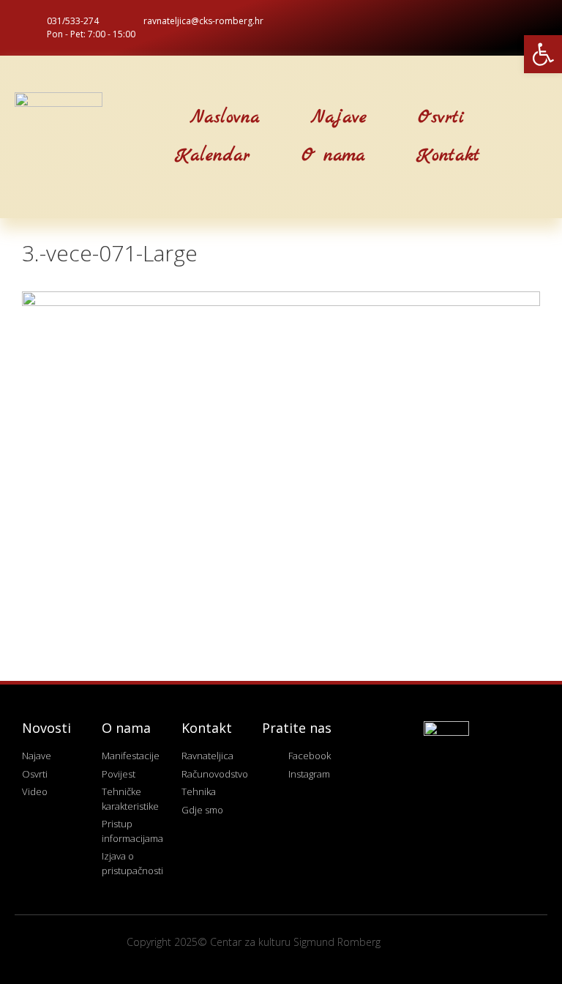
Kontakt (448, 156)
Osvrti (441, 118)
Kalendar (212, 156)
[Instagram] (530, 28)
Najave (339, 118)
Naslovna (225, 118)
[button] (97, 137)
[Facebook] (505, 28)
